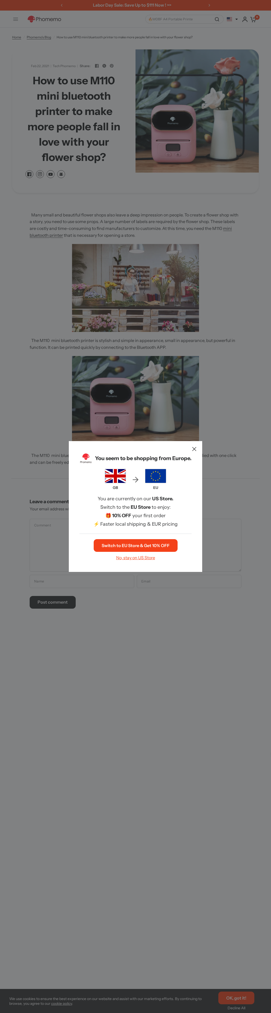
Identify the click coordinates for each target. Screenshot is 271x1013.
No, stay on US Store (135, 557)
